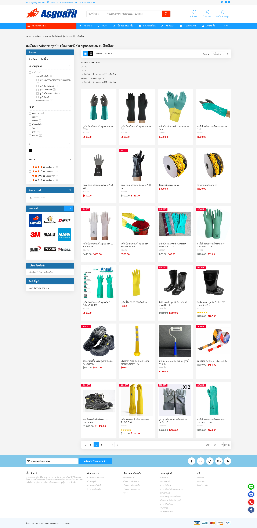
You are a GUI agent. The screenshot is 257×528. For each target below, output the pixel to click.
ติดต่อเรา (200, 477)
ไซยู (35, 128)
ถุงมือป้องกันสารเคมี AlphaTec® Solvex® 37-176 (172, 245)
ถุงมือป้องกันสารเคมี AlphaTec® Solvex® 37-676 (134, 245)
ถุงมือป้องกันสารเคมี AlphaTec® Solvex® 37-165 (211, 421)
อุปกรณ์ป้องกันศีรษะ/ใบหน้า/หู (171, 489)
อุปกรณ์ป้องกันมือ (44, 76)
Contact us (54, 2)
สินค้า (36, 72)
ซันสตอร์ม (37, 124)
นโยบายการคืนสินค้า (94, 485)
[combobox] (138, 14)
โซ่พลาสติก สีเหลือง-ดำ (169, 185)
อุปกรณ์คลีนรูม (165, 485)
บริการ (125, 493)
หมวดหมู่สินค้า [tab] (35, 65)
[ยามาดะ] (35, 249)
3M (35, 117)
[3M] (35, 234)
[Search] (166, 14)
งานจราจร (164, 508)
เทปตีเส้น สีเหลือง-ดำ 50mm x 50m (212, 360)
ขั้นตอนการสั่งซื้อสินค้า (131, 481)
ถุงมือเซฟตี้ (164, 477)
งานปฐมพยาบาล (166, 511)
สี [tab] (29, 144)
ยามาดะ (36, 120)
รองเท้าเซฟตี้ (165, 481)
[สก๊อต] (64, 220)
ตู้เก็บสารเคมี (165, 493)
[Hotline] (251, 502)
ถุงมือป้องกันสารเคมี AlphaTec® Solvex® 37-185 (96, 303)
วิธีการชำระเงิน (128, 477)
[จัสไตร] (64, 249)
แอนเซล (86, 133)
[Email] (251, 494)
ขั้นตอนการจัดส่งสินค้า (131, 485)
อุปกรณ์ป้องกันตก (166, 504)
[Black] (31, 151)
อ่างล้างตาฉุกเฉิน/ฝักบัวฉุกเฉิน (171, 496)
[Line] (251, 486)
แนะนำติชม (201, 481)
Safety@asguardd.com (37, 2)
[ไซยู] (50, 234)
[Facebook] (251, 509)
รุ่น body (84, 66)
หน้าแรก (29, 36)
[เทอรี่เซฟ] (50, 249)
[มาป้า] (64, 234)
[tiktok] (210, 461)
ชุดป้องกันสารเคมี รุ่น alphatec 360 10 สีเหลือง (98, 74)
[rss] (227, 461)
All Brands (70, 190)
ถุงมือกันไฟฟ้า (46, 97)
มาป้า (35, 132)
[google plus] (219, 461)
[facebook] (191, 461)
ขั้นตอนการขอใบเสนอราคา (133, 489)
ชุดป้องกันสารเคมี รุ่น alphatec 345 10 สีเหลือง (98, 82)
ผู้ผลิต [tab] (31, 106)
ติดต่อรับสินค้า (202, 485)
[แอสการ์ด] (35, 220)
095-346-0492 (67, 2)
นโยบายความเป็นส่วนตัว (96, 477)
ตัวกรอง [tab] (32, 52)
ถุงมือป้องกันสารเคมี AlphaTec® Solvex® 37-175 (211, 245)
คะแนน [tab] (32, 159)
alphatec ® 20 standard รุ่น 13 (92, 78)
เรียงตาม (206, 54)
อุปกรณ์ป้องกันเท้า (44, 101)
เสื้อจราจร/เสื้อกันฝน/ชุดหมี (170, 500)
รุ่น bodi (84, 70)
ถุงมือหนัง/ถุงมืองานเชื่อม (50, 93)
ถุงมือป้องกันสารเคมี (48, 86)
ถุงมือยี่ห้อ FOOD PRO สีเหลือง (134, 302)
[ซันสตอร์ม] (50, 220)
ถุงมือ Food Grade (47, 89)
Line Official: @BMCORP (86, 2)
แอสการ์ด (162, 308)
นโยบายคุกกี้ (91, 481)
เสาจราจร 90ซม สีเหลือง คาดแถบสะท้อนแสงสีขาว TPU (135, 362)
